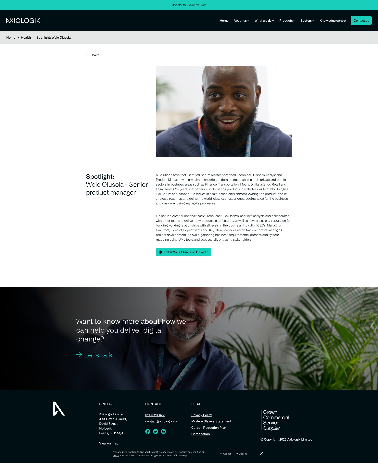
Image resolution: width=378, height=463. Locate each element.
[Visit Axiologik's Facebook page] (147, 432)
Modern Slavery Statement (211, 421)
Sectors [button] (306, 20)
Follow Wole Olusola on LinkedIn (186, 252)
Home (224, 20)
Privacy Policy (201, 415)
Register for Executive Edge (189, 4)
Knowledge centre (333, 20)
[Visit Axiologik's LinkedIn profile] (163, 432)
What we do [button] (263, 20)
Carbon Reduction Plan (208, 427)
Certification (200, 434)
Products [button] (286, 20)
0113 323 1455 (155, 415)
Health (26, 37)
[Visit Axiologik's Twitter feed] (155, 432)
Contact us (361, 20)
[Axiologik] (59, 408)
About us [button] (240, 20)
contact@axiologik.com (162, 421)
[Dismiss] (261, 453)
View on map (108, 443)
